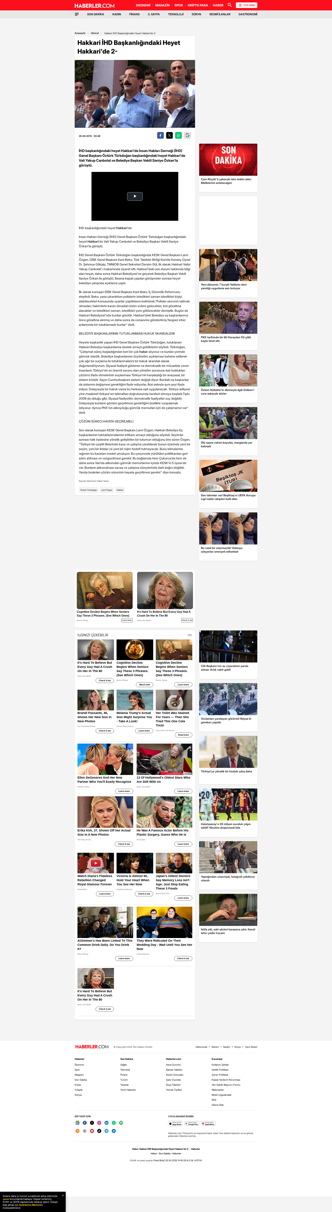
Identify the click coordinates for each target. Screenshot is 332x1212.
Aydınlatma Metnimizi (31, 1204)
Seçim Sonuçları (174, 1074)
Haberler (79, 1058)
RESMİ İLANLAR (220, 14)
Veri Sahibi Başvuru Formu (226, 1084)
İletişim (226, 1046)
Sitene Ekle (218, 1104)
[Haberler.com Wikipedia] (84, 1131)
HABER (218, 5)
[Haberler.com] (92, 1047)
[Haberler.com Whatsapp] (114, 1123)
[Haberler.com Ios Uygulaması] (175, 1123)
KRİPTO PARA (198, 5)
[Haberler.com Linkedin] (106, 1123)
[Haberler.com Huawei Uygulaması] (208, 1123)
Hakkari (120, 490)
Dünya (78, 1094)
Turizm (124, 1079)
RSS (214, 1099)
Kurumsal (217, 1058)
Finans (123, 1074)
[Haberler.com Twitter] (92, 1123)
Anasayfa (80, 33)
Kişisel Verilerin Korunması (226, 1079)
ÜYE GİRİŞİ (249, 5)
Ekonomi (79, 1064)
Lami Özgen (106, 490)
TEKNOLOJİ (175, 14)
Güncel (95, 33)
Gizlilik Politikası (220, 1069)
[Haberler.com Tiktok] (99, 1131)
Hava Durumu (173, 1064)
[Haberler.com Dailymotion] (114, 1131)
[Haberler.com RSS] (77, 1131)
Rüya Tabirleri (173, 1084)
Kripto (78, 1084)
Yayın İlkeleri (251, 1046)
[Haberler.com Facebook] (84, 1123)
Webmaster (218, 1089)
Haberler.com (173, 1058)
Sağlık (123, 1064)
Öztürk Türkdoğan (88, 490)
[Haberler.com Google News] (77, 1123)
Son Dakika (81, 1079)
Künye (237, 1046)
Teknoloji (125, 1069)
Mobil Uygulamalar (222, 1094)
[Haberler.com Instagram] (99, 1123)
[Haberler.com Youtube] (92, 1131)
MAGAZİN (162, 5)
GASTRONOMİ (248, 14)
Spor (77, 1069)
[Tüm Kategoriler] (77, 14)
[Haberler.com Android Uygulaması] (192, 1123)
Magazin (79, 1074)
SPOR (178, 5)
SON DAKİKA (95, 14)
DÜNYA (196, 14)
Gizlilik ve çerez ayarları (141, 1160)
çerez (6, 1198)
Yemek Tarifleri (174, 1089)
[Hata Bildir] (159, 1160)
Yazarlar (124, 1084)
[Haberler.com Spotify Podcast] (121, 1123)
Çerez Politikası (220, 1074)
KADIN (116, 14)
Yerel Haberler (128, 1089)
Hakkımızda (201, 1046)
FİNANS (134, 14)
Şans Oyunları (173, 1079)
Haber (154, 1153)
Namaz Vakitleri (174, 1069)
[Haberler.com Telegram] (106, 1131)
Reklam (215, 1046)
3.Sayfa (78, 1089)
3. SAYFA (154, 14)
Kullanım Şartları (220, 1064)
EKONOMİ (143, 5)
